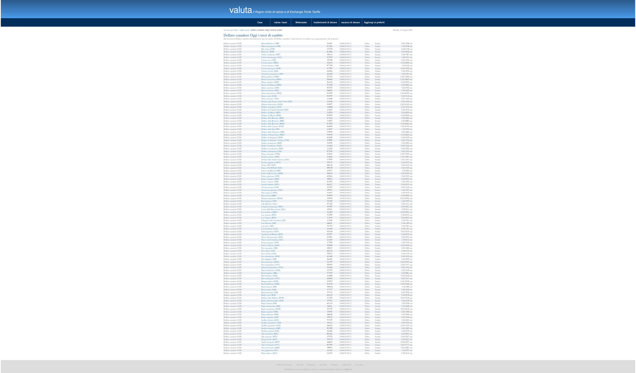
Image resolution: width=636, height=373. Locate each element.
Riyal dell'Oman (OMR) (270, 284)
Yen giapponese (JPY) (269, 350)
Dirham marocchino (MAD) (272, 104)
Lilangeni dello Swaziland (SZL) (273, 220)
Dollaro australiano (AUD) (271, 107)
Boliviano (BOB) (267, 51)
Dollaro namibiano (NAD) (271, 145)
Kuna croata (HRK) (268, 195)
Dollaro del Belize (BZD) (271, 112)
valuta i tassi (280, 22)
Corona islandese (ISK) (270, 65)
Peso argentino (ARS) (269, 248)
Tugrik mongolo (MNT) (270, 342)
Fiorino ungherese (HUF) (271, 162)
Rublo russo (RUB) (268, 295)
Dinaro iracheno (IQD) (270, 90)
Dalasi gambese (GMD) (270, 76)
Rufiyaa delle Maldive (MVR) (272, 298)
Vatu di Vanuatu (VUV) (270, 345)
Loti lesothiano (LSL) (269, 228)
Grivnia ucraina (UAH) (270, 187)
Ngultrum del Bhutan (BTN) (272, 234)
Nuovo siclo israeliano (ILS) (272, 239)
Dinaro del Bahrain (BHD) (271, 85)
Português (346, 365)
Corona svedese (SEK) (270, 71)
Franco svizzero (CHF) (270, 181)
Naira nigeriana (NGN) (270, 231)
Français (311, 365)
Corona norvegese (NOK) (271, 68)
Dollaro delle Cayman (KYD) (272, 126)
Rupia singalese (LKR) (270, 317)
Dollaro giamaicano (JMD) (271, 143)
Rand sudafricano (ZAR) (270, 270)
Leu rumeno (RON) (268, 215)
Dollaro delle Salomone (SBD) (273, 132)
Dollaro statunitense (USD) (271, 151)
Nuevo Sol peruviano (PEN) (272, 237)
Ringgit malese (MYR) (270, 281)
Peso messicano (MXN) (270, 262)
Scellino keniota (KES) (270, 320)
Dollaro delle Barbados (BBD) (272, 121)
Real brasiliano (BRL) (269, 273)
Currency (348, 369)
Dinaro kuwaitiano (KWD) (271, 93)
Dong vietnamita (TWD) (270, 154)
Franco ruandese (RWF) (270, 179)
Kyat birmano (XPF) (269, 201)
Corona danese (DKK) (269, 62)
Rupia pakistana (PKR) (270, 314)
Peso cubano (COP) (268, 253)
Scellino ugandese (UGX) (271, 325)
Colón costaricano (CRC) (270, 54)
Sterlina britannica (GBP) (271, 328)
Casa (259, 22)
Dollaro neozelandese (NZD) (272, 148)
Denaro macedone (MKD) (271, 79)
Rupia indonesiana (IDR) (270, 306)
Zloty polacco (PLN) (269, 353)
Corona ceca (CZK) (268, 60)
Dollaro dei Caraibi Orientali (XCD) (275, 109)
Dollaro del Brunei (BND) (271, 115)
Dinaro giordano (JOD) (270, 87)
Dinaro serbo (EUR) (269, 96)
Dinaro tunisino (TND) (270, 98)
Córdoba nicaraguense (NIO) (272, 74)
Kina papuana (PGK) (269, 192)
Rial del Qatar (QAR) (269, 275)
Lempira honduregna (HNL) (272, 206)
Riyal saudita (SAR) (268, 289)
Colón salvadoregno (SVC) (271, 57)
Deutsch (323, 365)
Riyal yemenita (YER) (269, 292)
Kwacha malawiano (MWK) (272, 198)
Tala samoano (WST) (269, 336)
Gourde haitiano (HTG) (270, 184)
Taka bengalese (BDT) (269, 333)
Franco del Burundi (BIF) (271, 170)
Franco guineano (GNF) (270, 176)
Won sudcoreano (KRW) (270, 347)
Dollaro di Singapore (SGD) (272, 137)
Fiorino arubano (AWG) (270, 156)
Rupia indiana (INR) (269, 303)
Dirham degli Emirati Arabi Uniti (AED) (276, 101)
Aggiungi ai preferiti (374, 22)
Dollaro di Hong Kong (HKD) (273, 134)
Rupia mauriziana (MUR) (271, 309)
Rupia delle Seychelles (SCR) (272, 300)
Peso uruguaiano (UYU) (270, 264)
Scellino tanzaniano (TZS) (271, 322)
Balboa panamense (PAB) (271, 46)
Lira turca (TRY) (267, 226)
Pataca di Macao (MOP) (270, 245)
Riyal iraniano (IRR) (269, 286)
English (299, 365)
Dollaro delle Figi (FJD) (270, 129)
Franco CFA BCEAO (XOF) (271, 168)
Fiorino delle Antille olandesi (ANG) (275, 159)
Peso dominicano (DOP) (270, 256)
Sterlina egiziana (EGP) (270, 331)
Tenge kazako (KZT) (269, 339)
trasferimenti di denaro (325, 22)
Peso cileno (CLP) (268, 250)
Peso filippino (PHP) (269, 259)
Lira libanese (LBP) (268, 223)
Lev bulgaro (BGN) (268, 217)
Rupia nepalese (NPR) (269, 311)
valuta (240, 9)
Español (334, 365)
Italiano (359, 365)
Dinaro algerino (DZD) (270, 82)
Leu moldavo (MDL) (269, 212)
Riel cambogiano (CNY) (270, 278)
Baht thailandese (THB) (270, 43)
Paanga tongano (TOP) (270, 242)
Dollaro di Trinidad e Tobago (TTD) (275, 140)
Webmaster (301, 22)
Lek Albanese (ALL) (269, 203)
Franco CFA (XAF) (268, 165)
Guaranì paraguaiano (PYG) (272, 190)
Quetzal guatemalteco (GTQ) (272, 267)
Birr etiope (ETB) (268, 49)
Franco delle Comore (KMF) (272, 173)
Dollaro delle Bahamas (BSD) (272, 118)
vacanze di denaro (350, 22)
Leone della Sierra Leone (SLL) (273, 209)
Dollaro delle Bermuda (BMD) (273, 123)
